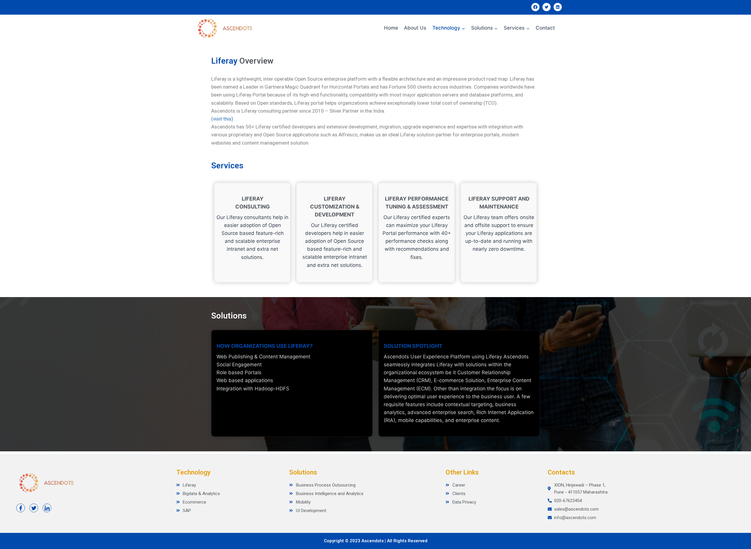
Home (391, 28)
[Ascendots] (224, 28)
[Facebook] (535, 7)
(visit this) (222, 119)
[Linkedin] (558, 7)
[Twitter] (546, 7)
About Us (415, 28)
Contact (545, 28)
